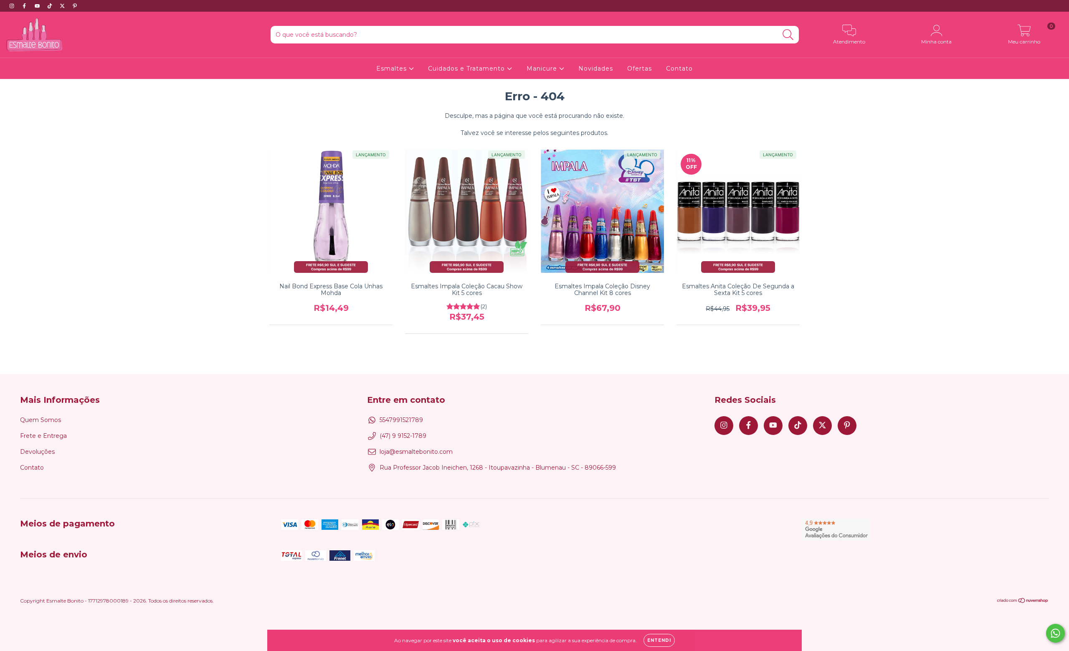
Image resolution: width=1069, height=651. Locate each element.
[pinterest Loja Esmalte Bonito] (74, 6)
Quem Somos (40, 420)
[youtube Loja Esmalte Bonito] (38, 6)
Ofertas (639, 68)
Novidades (595, 68)
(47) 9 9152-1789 (403, 436)
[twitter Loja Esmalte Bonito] (63, 6)
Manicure (543, 68)
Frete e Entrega (43, 436)
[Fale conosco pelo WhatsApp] (1055, 633)
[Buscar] (788, 35)
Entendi (659, 640)
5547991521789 (401, 420)
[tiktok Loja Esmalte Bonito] (50, 6)
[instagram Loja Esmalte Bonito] (12, 6)
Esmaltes (392, 68)
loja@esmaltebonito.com (416, 451)
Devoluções (37, 451)
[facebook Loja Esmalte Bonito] (25, 6)
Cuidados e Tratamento (467, 68)
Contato (679, 68)
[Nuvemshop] (1023, 601)
